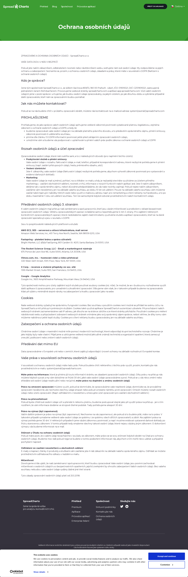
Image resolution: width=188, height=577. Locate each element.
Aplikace (76, 512)
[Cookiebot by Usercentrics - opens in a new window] (16, 572)
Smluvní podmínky (106, 507)
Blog (54, 6)
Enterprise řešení (80, 521)
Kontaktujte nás (104, 512)
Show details (39, 572)
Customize (165, 564)
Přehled (44, 6)
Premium (76, 507)
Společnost (67, 6)
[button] (178, 6)
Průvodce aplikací (86, 6)
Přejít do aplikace (155, 6)
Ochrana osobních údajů (105, 518)
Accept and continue (166, 556)
